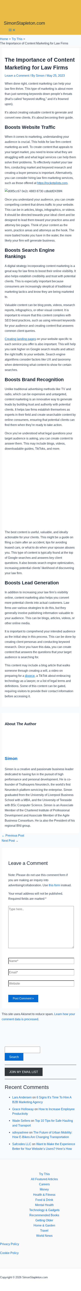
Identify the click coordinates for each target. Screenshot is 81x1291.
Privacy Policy (9, 1244)
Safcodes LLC (21, 1144)
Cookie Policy (9, 1253)
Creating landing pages (20, 339)
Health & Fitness (44, 1194)
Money (44, 1189)
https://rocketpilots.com (52, 183)
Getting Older (44, 1220)
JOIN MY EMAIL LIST (23, 1072)
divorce (30, 675)
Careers (44, 1184)
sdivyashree (20, 1132)
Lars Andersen (22, 1097)
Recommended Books (44, 1215)
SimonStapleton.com (24, 23)
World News (44, 1235)
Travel (44, 1230)
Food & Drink (44, 1199)
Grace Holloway (23, 1109)
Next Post (10, 840)
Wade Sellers (21, 1120)
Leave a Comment (17, 75)
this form (54, 885)
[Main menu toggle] (12, 30)
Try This (44, 1174)
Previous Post (13, 835)
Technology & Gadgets (44, 1210)
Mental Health (44, 1205)
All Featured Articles (44, 1179)
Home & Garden (44, 1225)
